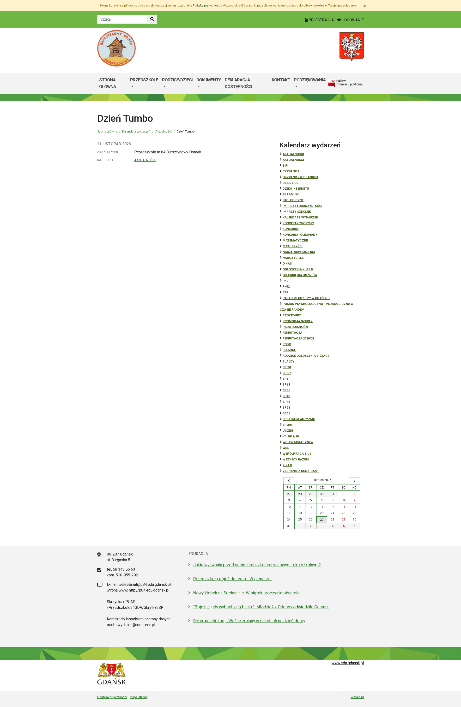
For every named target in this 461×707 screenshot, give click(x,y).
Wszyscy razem (296, 459)
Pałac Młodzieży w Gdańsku (306, 298)
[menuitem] (144, 83)
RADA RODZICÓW (295, 327)
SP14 (286, 384)
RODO (287, 344)
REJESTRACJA (321, 20)
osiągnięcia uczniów (300, 275)
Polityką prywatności (207, 5)
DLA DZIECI (291, 183)
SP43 (286, 396)
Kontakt (281, 79)
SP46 (286, 402)
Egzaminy (291, 194)
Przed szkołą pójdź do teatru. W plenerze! (232, 578)
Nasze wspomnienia (299, 252)
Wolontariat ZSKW (298, 442)
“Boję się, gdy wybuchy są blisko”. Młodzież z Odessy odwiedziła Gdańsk (261, 606)
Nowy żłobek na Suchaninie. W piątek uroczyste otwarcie (246, 593)
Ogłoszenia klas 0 (298, 269)
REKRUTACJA (292, 332)
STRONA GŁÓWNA (107, 83)
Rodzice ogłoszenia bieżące (306, 355)
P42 (285, 281)
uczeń (288, 430)
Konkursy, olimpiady (300, 234)
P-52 (286, 286)
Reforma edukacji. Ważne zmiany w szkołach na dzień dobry (249, 620)
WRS (286, 448)
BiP (285, 165)
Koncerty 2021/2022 (298, 223)
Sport (288, 425)
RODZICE (289, 350)
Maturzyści (293, 246)
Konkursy (291, 229)
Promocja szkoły (298, 321)
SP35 (286, 390)
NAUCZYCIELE (293, 258)
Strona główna (107, 131)
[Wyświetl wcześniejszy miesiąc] (288, 480)
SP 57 (287, 373)
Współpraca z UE (297, 453)
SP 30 (287, 367)
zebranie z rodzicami (301, 471)
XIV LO (287, 465)
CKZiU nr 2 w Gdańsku (300, 177)
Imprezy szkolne (297, 211)
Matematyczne (295, 240)
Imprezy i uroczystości (302, 206)
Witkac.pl (357, 697)
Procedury (292, 315)
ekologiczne (293, 200)
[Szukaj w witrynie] (152, 19)
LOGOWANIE (352, 20)
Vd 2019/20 (291, 436)
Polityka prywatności (112, 697)
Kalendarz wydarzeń (136, 131)
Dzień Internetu (296, 188)
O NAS (287, 263)
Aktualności (163, 131)
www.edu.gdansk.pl (348, 663)
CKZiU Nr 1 (291, 171)
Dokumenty (208, 79)
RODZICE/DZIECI (177, 79)
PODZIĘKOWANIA (310, 79)
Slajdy (288, 361)
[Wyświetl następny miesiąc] (354, 480)
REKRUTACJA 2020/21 (298, 338)
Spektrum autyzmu (299, 419)
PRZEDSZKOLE (144, 79)
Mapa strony (138, 697)
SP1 (285, 379)
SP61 (286, 413)
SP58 (286, 407)
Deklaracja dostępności (238, 83)
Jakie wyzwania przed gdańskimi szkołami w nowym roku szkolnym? (257, 564)
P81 (285, 292)
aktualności (293, 160)
